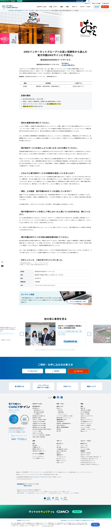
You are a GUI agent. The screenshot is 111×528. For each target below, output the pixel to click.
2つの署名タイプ (38, 414)
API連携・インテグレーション (88, 429)
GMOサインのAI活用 (38, 433)
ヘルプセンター (60, 456)
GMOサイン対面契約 (86, 425)
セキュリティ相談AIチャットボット (64, 491)
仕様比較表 (61, 412)
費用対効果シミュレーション (64, 418)
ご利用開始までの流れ (62, 449)
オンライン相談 (96, 3)
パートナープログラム (38, 456)
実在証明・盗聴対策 (20, 493)
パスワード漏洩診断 (44, 491)
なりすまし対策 (66, 493)
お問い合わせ (105, 3)
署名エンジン (84, 431)
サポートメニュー (62, 414)
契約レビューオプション (87, 419)
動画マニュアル (60, 460)
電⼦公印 (59, 431)
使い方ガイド (60, 458)
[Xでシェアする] (54, 397)
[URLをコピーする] (61, 397)
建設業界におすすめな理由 (39, 427)
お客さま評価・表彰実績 (39, 437)
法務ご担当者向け (61, 425)
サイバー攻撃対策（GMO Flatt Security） (55, 493)
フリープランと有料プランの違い (65, 416)
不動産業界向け (60, 421)
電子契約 (59, 429)
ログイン (88, 3)
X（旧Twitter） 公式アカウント (88, 458)
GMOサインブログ (85, 455)
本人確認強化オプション (87, 421)
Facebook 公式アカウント (87, 462)
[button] (89, 334)
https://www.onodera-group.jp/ (44, 285)
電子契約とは (36, 408)
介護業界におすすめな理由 (39, 423)
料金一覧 (60, 410)
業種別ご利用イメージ (38, 449)
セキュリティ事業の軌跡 (74, 493)
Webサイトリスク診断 (53, 491)
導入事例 (35, 445)
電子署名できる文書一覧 (39, 416)
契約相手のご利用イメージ (39, 451)
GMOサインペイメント (86, 423)
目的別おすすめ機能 (86, 410)
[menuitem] (42, 7)
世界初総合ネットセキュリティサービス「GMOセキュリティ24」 (28, 491)
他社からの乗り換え (62, 451)
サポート (59, 445)
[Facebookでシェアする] (58, 397)
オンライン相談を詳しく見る (78, 301)
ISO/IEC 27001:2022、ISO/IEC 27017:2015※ (40, 477)
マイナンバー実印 (85, 427)
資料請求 (97, 7)
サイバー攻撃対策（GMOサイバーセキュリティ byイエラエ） (35, 493)
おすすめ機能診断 (85, 412)
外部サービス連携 (85, 414)
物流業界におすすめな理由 (39, 425)
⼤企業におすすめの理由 (39, 421)
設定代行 (59, 453)
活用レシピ (59, 462)
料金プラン (59, 408)
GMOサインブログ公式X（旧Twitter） (90, 456)
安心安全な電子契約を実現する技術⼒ (42, 429)
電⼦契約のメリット (39, 410)
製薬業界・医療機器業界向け (64, 423)
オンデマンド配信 (85, 449)
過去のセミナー (84, 447)
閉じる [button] (95, 524)
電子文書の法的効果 (39, 412)
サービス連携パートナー (39, 458)
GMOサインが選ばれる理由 (39, 419)
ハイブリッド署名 (37, 431)
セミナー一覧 (84, 445)
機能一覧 (83, 408)
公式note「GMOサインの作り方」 (89, 464)
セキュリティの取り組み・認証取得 (41, 435)
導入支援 (59, 447)
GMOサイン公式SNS (86, 453)
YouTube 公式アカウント (87, 460)
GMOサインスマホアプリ (87, 416)
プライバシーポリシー (47, 525)
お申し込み (105, 7)
